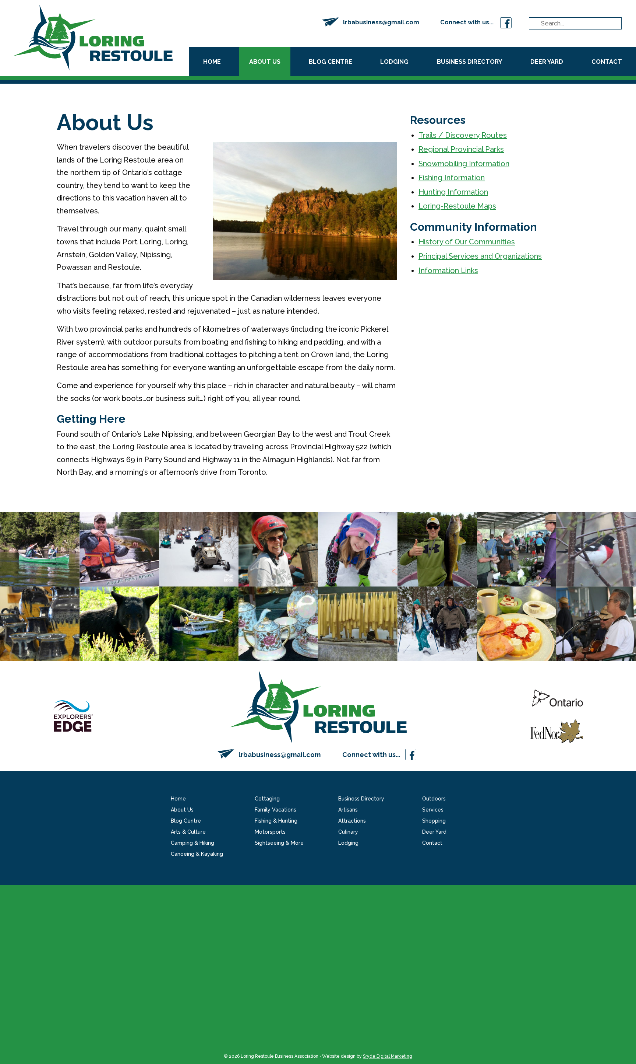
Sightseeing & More (279, 843)
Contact (606, 61)
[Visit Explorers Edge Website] (73, 715)
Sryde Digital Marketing (387, 1056)
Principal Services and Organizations (480, 256)
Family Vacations (275, 810)
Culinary (348, 832)
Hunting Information (453, 192)
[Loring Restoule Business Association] (93, 36)
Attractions (352, 821)
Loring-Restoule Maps (457, 206)
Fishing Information (451, 177)
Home (212, 61)
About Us (264, 61)
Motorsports (270, 832)
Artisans (348, 810)
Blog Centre (330, 61)
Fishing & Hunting (276, 821)
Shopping (434, 821)
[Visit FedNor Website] (556, 730)
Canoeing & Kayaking (197, 854)
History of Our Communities (466, 241)
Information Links (448, 270)
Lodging (394, 61)
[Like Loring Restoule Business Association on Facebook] (506, 22)
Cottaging (267, 799)
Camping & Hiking (192, 843)
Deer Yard (546, 61)
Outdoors (434, 799)
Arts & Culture (188, 832)
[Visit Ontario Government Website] (557, 704)
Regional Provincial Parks (461, 149)
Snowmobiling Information (463, 163)
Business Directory (469, 61)
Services (433, 810)
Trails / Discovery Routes (462, 135)
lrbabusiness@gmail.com (381, 22)
